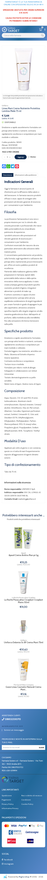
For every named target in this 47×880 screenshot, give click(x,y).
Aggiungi (21, 157)
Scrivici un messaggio (14, 730)
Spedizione (7, 795)
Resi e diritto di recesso (31, 795)
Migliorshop (24, 877)
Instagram (9, 864)
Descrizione (7, 175)
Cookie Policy (27, 804)
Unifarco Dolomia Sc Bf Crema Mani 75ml (23, 642)
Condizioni (26, 800)
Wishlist (33, 157)
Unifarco (5, 105)
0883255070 (12, 719)
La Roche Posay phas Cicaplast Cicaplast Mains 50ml (23, 601)
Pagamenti (6, 800)
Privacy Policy (8, 804)
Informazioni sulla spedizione (26, 175)
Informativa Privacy (10, 808)
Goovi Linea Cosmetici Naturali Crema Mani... (23, 688)
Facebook (8, 860)
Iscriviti (41, 747)
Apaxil (23, 553)
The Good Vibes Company (23, 685)
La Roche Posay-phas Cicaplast (23, 598)
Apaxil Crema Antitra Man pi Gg (23, 555)
